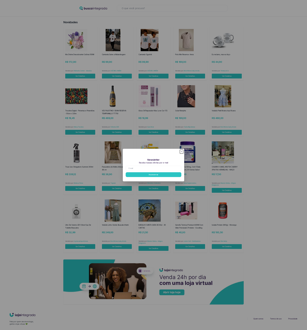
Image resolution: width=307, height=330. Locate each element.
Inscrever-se (153, 175)
